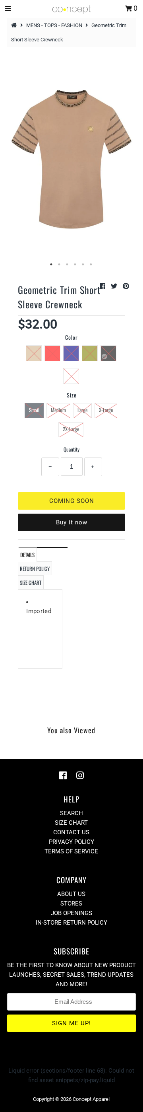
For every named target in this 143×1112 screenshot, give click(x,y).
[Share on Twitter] (115, 286)
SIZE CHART (30, 582)
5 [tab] (83, 265)
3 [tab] (68, 265)
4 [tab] (75, 265)
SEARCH (71, 813)
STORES (71, 903)
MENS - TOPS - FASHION (54, 25)
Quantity (71, 449)
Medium (58, 410)
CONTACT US (71, 832)
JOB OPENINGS (71, 913)
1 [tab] (52, 265)
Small (34, 410)
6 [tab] (91, 265)
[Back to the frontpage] (15, 25)
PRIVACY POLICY (71, 841)
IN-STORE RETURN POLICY (71, 922)
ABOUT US (71, 894)
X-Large (106, 410)
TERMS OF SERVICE (71, 851)
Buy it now (71, 522)
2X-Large (71, 429)
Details (27, 555)
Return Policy (35, 569)
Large (82, 410)
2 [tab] (60, 265)
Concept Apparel (91, 1099)
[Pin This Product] (126, 286)
